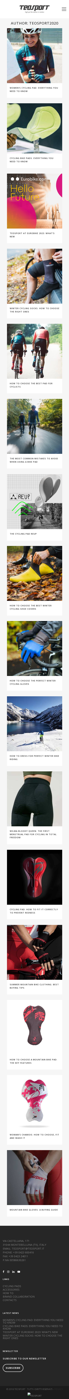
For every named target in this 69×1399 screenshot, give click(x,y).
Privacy (58, 1389)
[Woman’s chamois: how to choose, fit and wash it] (34, 1102)
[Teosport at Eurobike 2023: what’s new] (34, 201)
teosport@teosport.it (28, 1248)
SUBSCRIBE (13, 1368)
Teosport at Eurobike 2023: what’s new (30, 1332)
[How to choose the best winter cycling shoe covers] (34, 573)
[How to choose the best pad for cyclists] (34, 351)
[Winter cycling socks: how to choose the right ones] (34, 276)
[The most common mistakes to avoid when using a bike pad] (34, 426)
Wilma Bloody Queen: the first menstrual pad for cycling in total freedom (33, 834)
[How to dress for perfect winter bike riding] (34, 723)
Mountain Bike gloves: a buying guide (34, 1209)
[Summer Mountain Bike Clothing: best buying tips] (34, 952)
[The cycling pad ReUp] (34, 501)
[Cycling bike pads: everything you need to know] (34, 128)
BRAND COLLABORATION (19, 1296)
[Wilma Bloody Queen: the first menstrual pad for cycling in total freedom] (34, 798)
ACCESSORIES (11, 1289)
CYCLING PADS (12, 1286)
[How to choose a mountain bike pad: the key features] (34, 1027)
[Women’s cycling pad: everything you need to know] (34, 55)
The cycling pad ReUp (23, 533)
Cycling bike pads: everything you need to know (33, 1327)
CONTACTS (10, 1300)
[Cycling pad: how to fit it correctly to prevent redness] (34, 877)
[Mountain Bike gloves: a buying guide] (34, 1177)
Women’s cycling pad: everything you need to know (33, 1321)
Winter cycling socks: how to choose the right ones (32, 1336)
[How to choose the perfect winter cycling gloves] (34, 648)
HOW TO (8, 1293)
